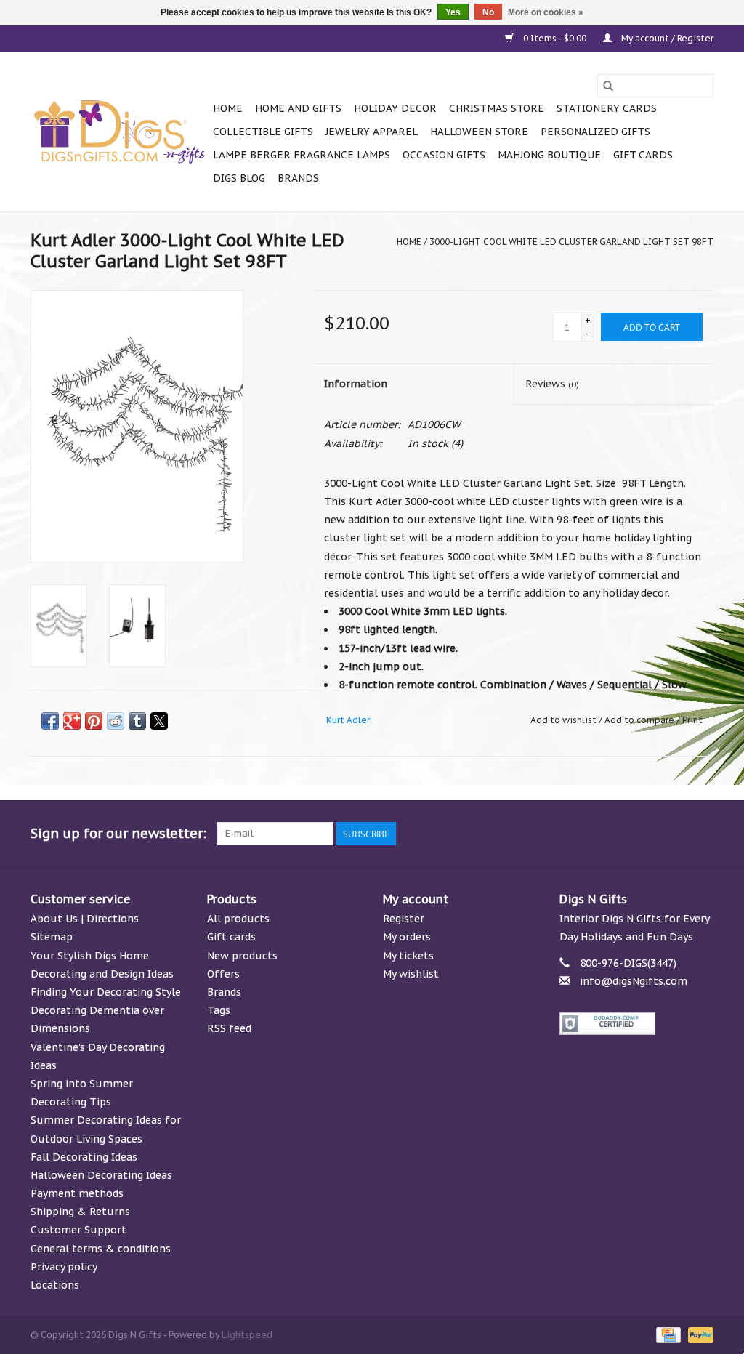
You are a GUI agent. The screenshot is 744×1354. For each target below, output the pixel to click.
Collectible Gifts (263, 131)
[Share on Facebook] (50, 721)
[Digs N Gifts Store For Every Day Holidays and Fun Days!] (120, 132)
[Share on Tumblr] (137, 721)
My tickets (408, 955)
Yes (453, 12)
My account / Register (666, 38)
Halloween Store (479, 131)
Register (403, 918)
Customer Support (78, 1229)
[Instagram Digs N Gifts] (701, 833)
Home (228, 108)
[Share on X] (159, 721)
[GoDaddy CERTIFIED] (636, 1023)
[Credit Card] (667, 1334)
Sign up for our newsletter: (118, 833)
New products (242, 955)
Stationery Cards (607, 108)
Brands (298, 178)
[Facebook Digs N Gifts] (545, 833)
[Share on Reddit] (115, 721)
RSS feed (229, 1028)
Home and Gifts (298, 108)
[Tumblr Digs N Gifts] (675, 833)
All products (238, 918)
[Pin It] (93, 721)
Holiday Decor (395, 108)
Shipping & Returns (80, 1211)
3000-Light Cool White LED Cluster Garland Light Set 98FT (571, 241)
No (488, 12)
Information (355, 383)
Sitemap (52, 936)
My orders (407, 936)
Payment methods (77, 1193)
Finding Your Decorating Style (106, 992)
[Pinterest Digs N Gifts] (623, 833)
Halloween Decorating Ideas (101, 1175)
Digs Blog (239, 178)
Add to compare (640, 719)
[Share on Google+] (72, 721)
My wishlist (411, 973)
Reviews (552, 383)
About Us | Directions (85, 918)
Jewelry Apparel (372, 131)
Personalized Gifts (595, 131)
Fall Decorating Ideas (84, 1157)
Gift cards (643, 154)
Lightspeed (247, 1334)
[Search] (608, 85)
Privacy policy (64, 1266)
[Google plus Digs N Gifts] (597, 833)
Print (692, 719)
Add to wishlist (564, 719)
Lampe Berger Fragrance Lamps (301, 154)
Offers (223, 973)
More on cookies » (545, 12)
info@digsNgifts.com (633, 981)
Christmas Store (496, 108)
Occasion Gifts (444, 154)
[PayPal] (698, 1334)
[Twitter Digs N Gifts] (571, 833)
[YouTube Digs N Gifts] (649, 833)
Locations (55, 1284)
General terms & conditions (101, 1248)
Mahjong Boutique (549, 154)
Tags (218, 1010)
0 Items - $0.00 (555, 38)
